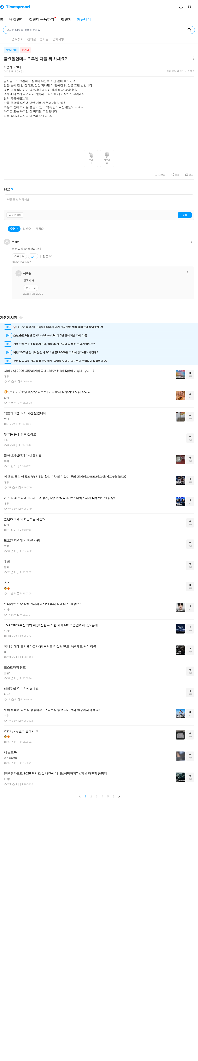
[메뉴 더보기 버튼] (5, 39)
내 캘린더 (16, 19)
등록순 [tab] (40, 228)
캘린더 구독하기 (41, 19)
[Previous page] (80, 796)
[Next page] (119, 796)
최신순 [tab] (27, 228)
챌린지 (66, 19)
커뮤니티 (84, 19)
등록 (184, 214)
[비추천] (23, 256)
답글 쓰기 (48, 256)
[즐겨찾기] (21, 317)
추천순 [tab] (14, 228)
